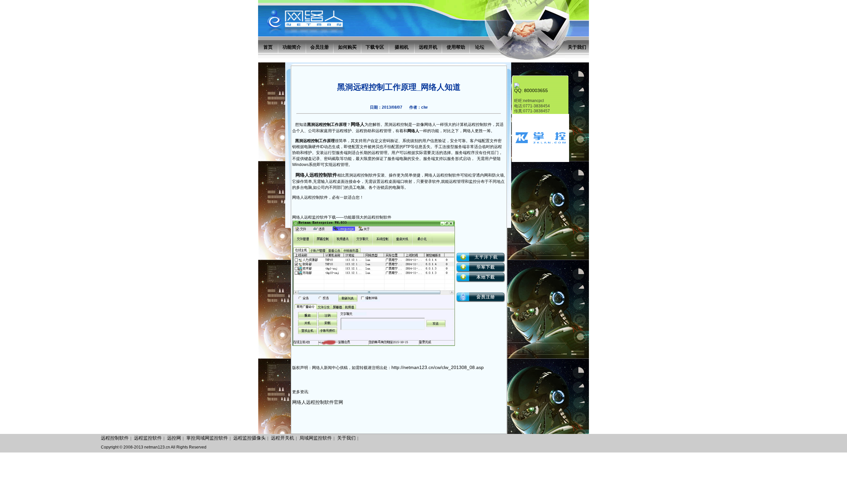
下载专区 (375, 47)
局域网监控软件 (315, 438)
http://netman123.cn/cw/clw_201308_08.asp (437, 367)
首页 (268, 47)
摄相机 (402, 47)
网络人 (358, 124)
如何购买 (347, 47)
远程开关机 (282, 438)
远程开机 (428, 47)
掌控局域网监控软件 (207, 438)
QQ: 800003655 (531, 90)
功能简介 (292, 47)
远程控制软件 (115, 438)
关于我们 (577, 47)
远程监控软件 (148, 438)
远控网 (174, 438)
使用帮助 (456, 47)
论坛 (479, 47)
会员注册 (319, 47)
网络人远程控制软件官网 (317, 402)
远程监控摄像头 (249, 438)
